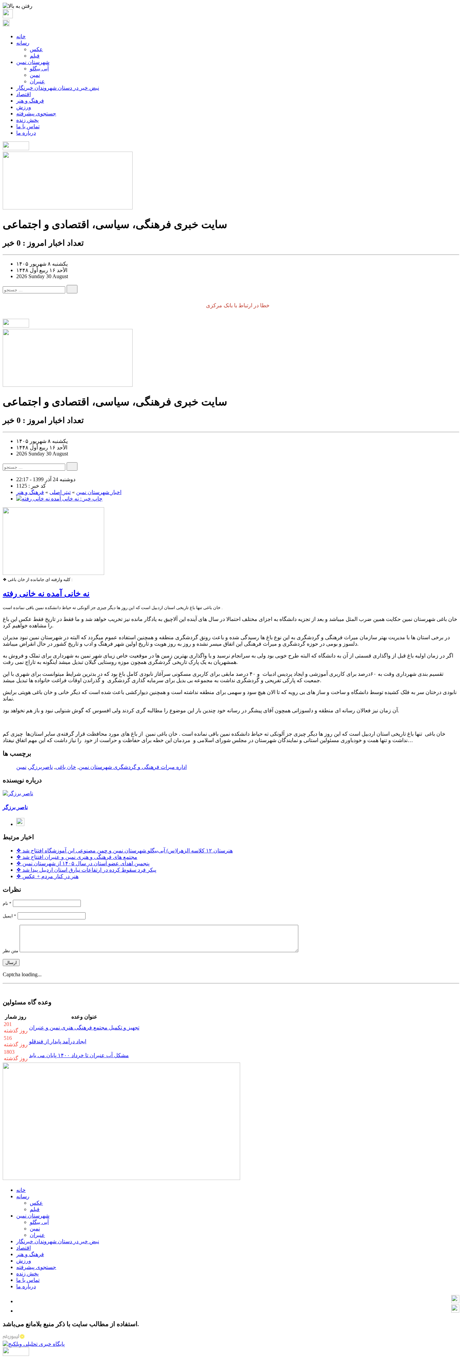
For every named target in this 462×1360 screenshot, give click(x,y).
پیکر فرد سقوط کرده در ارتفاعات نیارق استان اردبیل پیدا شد (86, 870)
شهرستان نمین (32, 62)
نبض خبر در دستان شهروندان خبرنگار (57, 88)
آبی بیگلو (39, 68)
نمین (35, 75)
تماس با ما (28, 126)
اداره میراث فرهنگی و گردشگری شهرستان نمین (133, 767)
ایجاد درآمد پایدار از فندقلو (57, 1041)
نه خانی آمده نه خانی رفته (46, 593)
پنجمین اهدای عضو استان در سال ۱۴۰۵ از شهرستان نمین (82, 863)
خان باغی (65, 767)
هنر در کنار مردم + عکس (47, 876)
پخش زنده (27, 120)
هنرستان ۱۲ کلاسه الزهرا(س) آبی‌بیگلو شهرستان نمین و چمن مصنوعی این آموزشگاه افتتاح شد (124, 850)
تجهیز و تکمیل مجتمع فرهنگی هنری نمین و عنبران (84, 1027)
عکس (36, 49)
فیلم (35, 56)
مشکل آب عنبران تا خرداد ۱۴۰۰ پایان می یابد (79, 1055)
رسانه (22, 43)
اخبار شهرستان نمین (98, 492)
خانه (21, 36)
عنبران (37, 81)
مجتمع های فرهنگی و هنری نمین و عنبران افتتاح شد (76, 857)
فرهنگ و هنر (30, 101)
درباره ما (26, 133)
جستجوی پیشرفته (36, 113)
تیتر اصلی (60, 492)
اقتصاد (23, 94)
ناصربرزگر (41, 767)
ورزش (23, 107)
